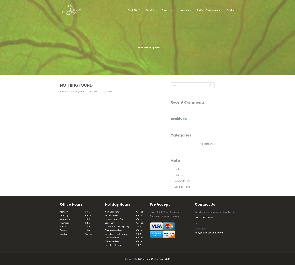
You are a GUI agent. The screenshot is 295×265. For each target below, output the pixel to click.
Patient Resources (207, 10)
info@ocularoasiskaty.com (209, 232)
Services (150, 10)
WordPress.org (182, 186)
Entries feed (180, 174)
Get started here (103, 91)
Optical (230, 10)
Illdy (135, 259)
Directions (168, 10)
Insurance (185, 10)
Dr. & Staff (134, 10)
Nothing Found (76, 85)
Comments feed (182, 180)
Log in (177, 169)
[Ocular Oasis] (71, 9)
